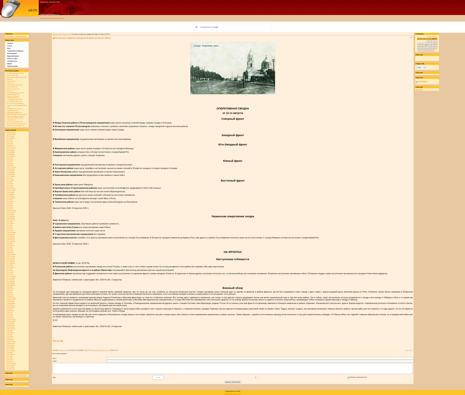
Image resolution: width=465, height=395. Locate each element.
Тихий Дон (10, 120)
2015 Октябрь (11, 234)
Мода (8, 90)
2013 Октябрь (11, 190)
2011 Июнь (10, 141)
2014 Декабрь (11, 216)
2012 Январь (10, 154)
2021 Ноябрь (10, 367)
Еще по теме (58, 341)
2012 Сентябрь (11, 167)
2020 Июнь (10, 336)
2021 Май (9, 356)
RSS (57, 14)
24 (433, 48)
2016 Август (10, 252)
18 (436, 45)
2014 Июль (10, 207)
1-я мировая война (13, 99)
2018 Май (9, 290)
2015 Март (10, 221)
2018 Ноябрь (10, 301)
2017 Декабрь (11, 281)
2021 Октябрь (11, 365)
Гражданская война (13, 112)
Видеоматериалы (13, 56)
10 (433, 43)
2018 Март (10, 287)
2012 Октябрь (11, 169)
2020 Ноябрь (10, 345)
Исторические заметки (14, 73)
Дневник (48, 18)
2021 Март (10, 352)
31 (433, 50)
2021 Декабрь (11, 369)
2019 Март (10, 309)
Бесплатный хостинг (231, 393)
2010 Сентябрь (11, 134)
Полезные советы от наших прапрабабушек (15, 93)
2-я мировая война (13, 101)
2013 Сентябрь (11, 189)
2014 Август (10, 209)
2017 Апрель (10, 267)
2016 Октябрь (11, 256)
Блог (9, 48)
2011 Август (10, 145)
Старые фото (11, 87)
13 (421, 45)
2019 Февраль (11, 307)
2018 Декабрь (11, 303)
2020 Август (10, 339)
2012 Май (9, 161)
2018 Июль (10, 294)
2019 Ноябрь (10, 323)
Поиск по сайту (12, 58)
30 (430, 50)
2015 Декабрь (11, 238)
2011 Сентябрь (11, 147)
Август (65, 34)
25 (436, 48)
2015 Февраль (11, 220)
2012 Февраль (11, 156)
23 (430, 48)
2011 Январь (10, 136)
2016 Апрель (10, 245)
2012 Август (10, 165)
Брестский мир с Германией (15, 114)
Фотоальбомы (12, 53)
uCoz (239, 393)
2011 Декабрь (11, 152)
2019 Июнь (10, 314)
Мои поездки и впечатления (15, 77)
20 (421, 48)
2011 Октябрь (11, 149)
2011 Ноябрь (10, 150)
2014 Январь (10, 196)
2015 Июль (10, 229)
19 (418, 48)
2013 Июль (10, 185)
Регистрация (56, 18)
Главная (42, 18)
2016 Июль (10, 250)
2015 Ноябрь (10, 236)
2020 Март (10, 330)
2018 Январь (10, 283)
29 (427, 50)
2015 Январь (10, 218)
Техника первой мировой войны (17, 105)
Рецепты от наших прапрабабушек (12, 96)
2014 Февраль (11, 198)
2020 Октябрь (11, 343)
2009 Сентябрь (11, 132)
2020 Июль (10, 338)
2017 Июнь (10, 270)
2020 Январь (10, 327)
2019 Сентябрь (11, 319)
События (9, 81)
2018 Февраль (11, 285)
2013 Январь (10, 174)
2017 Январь (10, 261)
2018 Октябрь (11, 299)
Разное (9, 83)
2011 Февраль (11, 138)
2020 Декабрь (11, 347)
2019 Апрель (10, 310)
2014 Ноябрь (10, 214)
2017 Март (10, 265)
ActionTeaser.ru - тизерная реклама (16, 36)
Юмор (9, 79)
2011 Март (10, 140)
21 (424, 48)
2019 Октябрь (11, 321)
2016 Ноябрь (10, 258)
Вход (62, 18)
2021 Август (10, 361)
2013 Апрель (10, 180)
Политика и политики (13, 85)
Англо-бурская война (13, 121)
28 (424, 50)
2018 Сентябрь (11, 298)
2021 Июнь (10, 358)
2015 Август (10, 230)
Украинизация (11, 110)
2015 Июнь (10, 227)
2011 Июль (10, 143)
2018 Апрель (10, 289)
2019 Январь (10, 305)
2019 (60, 34)
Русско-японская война (14, 103)
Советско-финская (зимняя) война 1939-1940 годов (15, 117)
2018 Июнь (10, 292)
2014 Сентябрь (11, 210)
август (107, 350)
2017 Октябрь (11, 278)
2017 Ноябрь (10, 279)
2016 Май (9, 247)
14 (424, 45)
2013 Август (10, 187)
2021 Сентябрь (11, 363)
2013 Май (9, 181)
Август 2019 (432, 36)
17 (433, 45)
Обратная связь (12, 66)
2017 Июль (10, 272)
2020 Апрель (10, 332)
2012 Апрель (10, 160)
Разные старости (12, 89)
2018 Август (10, 296)
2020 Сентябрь (11, 341)
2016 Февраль (11, 241)
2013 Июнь (10, 183)
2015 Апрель (10, 223)
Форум (9, 63)
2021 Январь (10, 349)
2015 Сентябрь (11, 232)
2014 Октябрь (11, 212)
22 (427, 48)
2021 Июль (10, 359)
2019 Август (10, 318)
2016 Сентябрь (11, 254)
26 (418, 50)
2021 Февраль (11, 350)
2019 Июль (10, 316)
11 (69, 34)
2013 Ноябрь (10, 192)
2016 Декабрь (11, 260)
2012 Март (10, 158)
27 (421, 50)
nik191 (86, 350)
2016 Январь (10, 240)
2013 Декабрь (11, 194)
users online (419, 89)
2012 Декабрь (11, 172)
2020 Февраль (11, 329)
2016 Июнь (10, 249)
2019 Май (9, 312)
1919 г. (103, 350)
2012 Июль (10, 163)
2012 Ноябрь (10, 170)
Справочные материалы (15, 51)
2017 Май (9, 269)
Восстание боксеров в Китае (15, 123)
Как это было (11, 75)
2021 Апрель (10, 354)
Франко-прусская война (14, 125)
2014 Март (10, 200)
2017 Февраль (11, 263)
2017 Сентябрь (11, 276)
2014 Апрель (10, 201)
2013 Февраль (11, 176)
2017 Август (10, 274)
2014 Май (9, 203)
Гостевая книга (12, 61)
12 (418, 45)
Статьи (9, 46)
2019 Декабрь (11, 325)
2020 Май (9, 334)
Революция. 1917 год (13, 108)
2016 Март (10, 243)
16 (430, 45)
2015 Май (9, 225)
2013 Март (10, 178)
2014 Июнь (10, 205)
